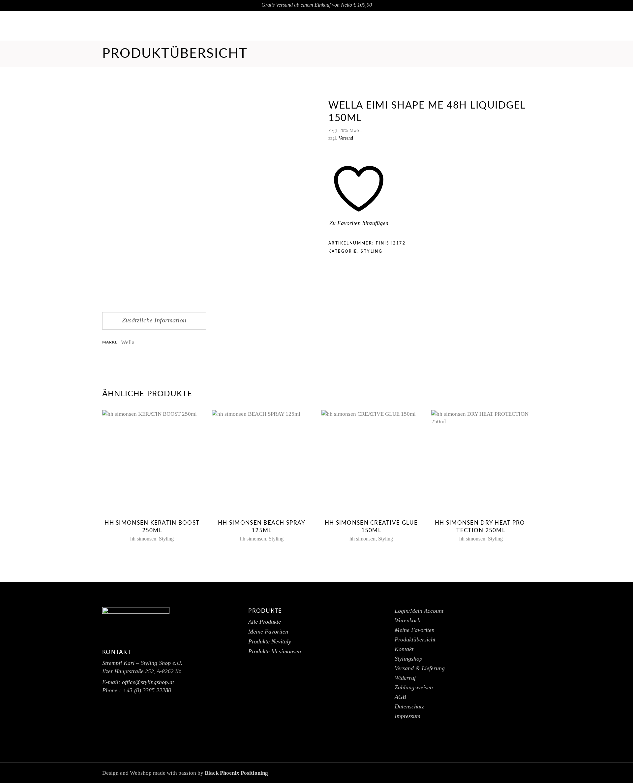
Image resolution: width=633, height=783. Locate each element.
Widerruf (405, 677)
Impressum (407, 716)
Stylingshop (408, 658)
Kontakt (404, 649)
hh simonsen (143, 538)
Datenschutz (409, 706)
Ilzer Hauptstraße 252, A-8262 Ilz (141, 671)
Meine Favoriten (268, 631)
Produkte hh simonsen (274, 651)
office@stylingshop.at (591, 26)
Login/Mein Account (419, 610)
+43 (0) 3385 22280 (147, 690)
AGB (400, 697)
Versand (346, 138)
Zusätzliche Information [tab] (154, 320)
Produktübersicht (415, 639)
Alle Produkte (264, 621)
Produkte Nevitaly (269, 641)
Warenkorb (407, 620)
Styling (371, 251)
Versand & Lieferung (420, 668)
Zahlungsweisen (414, 687)
